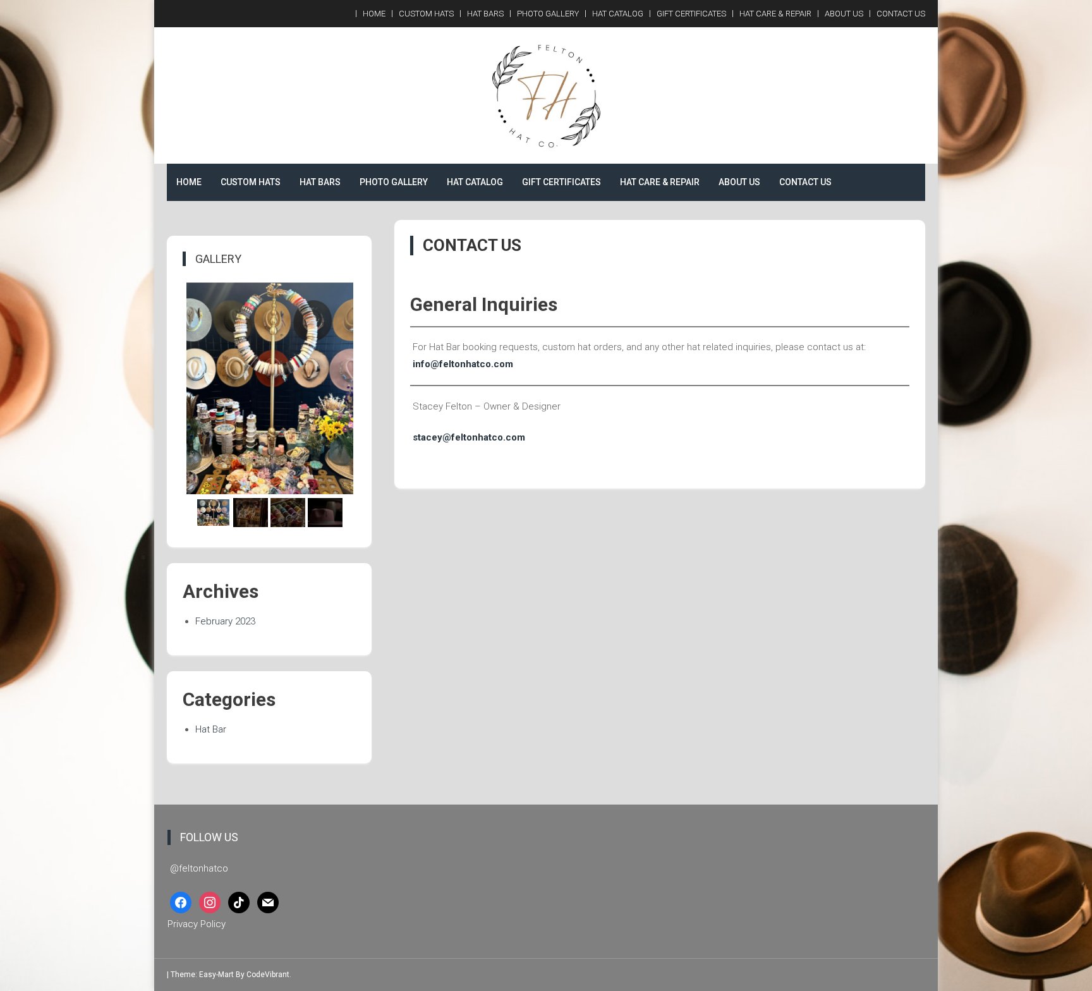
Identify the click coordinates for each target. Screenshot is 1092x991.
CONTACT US (901, 13)
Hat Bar (210, 729)
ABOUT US (844, 13)
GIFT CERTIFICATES (691, 13)
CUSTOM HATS (426, 13)
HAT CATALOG (617, 13)
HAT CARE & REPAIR (775, 13)
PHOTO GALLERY (548, 13)
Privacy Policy (196, 924)
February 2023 (225, 621)
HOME (374, 13)
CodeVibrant (267, 974)
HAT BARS (485, 13)
